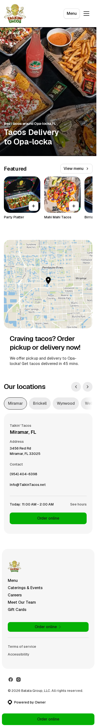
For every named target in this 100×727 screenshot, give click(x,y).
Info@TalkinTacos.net (28, 485)
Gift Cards (17, 609)
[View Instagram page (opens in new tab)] (18, 679)
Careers (15, 595)
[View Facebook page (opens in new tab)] (11, 679)
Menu (72, 13)
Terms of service (22, 646)
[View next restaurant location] (87, 387)
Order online (48, 518)
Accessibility (18, 654)
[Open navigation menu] (86, 13)
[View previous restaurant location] (76, 387)
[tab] (15, 403)
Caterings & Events (25, 587)
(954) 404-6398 (23, 475)
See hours (78, 504)
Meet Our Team (22, 602)
